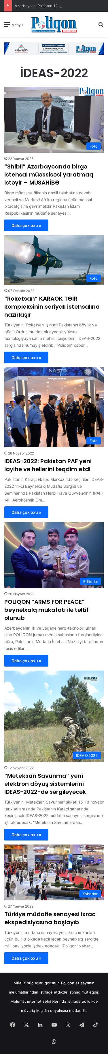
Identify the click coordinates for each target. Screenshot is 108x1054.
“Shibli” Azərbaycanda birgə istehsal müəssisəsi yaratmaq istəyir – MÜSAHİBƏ (48, 174)
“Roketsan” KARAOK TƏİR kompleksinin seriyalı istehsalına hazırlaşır (52, 307)
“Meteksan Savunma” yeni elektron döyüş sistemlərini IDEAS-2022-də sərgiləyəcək (45, 784)
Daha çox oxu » (26, 225)
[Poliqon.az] (54, 24)
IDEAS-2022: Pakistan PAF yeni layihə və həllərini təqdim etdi (48, 465)
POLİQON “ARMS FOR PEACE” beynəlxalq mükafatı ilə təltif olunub (46, 610)
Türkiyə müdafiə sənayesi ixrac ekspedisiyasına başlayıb (49, 918)
